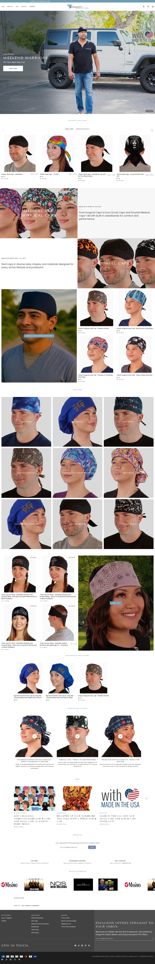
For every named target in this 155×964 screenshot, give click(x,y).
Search (112, 956)
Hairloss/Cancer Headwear (40, 924)
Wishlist (3, 921)
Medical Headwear (37, 918)
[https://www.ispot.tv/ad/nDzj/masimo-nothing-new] (51, 885)
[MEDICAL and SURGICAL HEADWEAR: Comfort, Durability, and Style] (39, 213)
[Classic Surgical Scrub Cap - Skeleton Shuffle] (96, 307)
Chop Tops (116, 603)
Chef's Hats (35, 930)
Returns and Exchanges (68, 921)
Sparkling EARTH (99, 956)
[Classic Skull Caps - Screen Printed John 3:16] (135, 153)
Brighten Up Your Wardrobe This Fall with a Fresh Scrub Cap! (76, 819)
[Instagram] (85, 945)
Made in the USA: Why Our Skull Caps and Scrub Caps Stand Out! (118, 819)
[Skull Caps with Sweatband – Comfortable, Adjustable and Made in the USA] (116, 263)
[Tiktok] (78, 945)
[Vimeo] (89, 945)
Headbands (35, 927)
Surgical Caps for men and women (39, 336)
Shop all (17, 906)
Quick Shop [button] (35, 915)
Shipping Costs (66, 924)
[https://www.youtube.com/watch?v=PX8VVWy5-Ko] (27, 885)
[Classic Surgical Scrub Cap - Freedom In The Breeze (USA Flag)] (96, 354)
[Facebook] (75, 945)
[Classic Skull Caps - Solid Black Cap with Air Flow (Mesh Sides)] (96, 153)
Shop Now (13, 68)
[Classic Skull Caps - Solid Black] (19, 153)
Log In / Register (6, 918)
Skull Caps (34, 921)
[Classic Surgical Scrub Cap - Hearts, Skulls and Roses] (135, 354)
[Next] (152, 130)
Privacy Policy (65, 918)
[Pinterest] (82, 945)
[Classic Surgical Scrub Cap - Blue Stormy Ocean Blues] (135, 307)
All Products (35, 933)
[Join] (152, 938)
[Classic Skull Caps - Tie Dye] (58, 153)
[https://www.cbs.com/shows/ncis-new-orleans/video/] (101, 885)
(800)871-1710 (126, 863)
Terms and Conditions (68, 927)
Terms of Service (122, 956)
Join (92, 847)
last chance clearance (30, 906)
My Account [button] (6, 915)
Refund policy (134, 956)
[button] (3, 7)
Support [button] (64, 915)
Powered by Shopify (146, 956)
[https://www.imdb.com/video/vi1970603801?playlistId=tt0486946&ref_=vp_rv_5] (76, 885)
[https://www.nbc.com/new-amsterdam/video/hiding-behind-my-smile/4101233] (125, 885)
